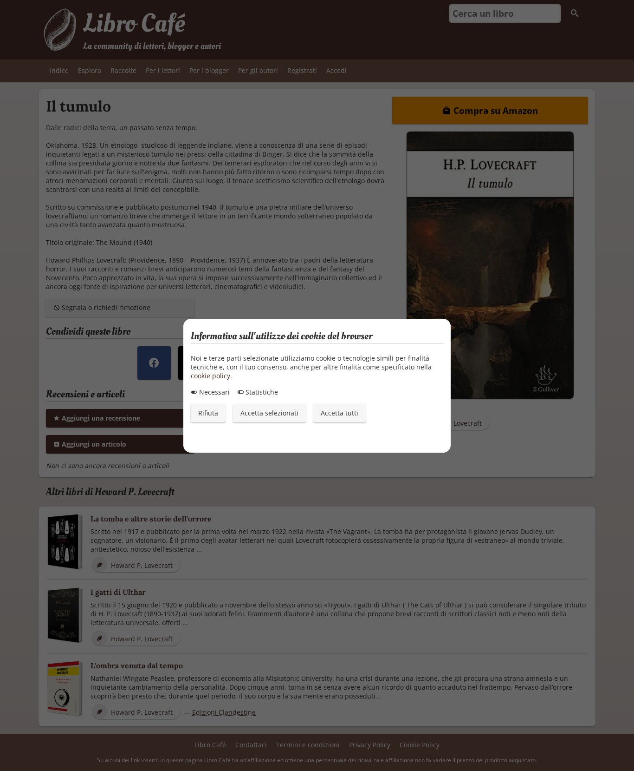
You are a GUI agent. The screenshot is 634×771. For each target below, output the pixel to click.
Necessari (213, 392)
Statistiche (261, 392)
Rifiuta (208, 413)
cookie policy (210, 375)
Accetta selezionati (269, 413)
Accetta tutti (339, 413)
